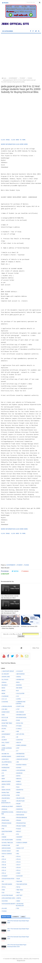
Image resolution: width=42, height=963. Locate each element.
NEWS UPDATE (6, 789)
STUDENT (20, 565)
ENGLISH (4, 720)
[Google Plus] (18, 656)
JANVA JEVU (5, 759)
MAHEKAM (19, 773)
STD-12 (4, 873)
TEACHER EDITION (21, 884)
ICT (17, 751)
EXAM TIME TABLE (7, 723)
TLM (3, 892)
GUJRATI (4, 740)
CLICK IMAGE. (5, 140)
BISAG (3, 690)
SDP (17, 845)
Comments (15, 916)
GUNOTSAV (19, 740)
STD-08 (4, 867)
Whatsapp (5, 574)
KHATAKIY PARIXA (21, 764)
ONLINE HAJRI (20, 798)
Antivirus (4, 682)
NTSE (18, 795)
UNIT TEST (19, 895)
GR (17, 737)
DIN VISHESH (20, 712)
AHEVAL (18, 676)
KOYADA (18, 767)
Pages (5, 3)
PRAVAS (18, 820)
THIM (3, 890)
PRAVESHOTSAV (21, 823)
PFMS (3, 817)
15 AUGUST (19, 671)
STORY (18, 873)
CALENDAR (5, 696)
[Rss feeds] (39, 31)
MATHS (18, 776)
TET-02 (18, 887)
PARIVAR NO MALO (21, 812)
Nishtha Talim (5, 792)
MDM (3, 778)
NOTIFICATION (6, 795)
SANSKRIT (19, 837)
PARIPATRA (19, 809)
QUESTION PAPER (7, 831)
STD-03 (18, 859)
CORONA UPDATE (7, 706)
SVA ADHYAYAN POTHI (8, 878)
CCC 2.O (4, 699)
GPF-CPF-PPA (20, 734)
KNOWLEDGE (5, 767)
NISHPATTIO (19, 789)
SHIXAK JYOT (20, 848)
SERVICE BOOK (6, 848)
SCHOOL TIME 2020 (7, 842)
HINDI (3, 745)
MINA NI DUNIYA (6, 781)
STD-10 (4, 870)
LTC (3, 773)
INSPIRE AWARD (6, 756)
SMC (17, 851)
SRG (17, 853)
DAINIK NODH (6, 712)
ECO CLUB (5, 717)
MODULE (18, 784)
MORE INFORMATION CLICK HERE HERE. (14, 144)
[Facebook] (9, 656)
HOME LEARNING (21, 745)
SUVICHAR (19, 876)
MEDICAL (19, 778)
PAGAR (18, 803)
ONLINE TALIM (20, 801)
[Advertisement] (21, 55)
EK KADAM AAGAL (21, 717)
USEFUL (18, 898)
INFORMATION (20, 753)
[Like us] (31, 31)
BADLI (18, 682)
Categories (8, 31)
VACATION (5, 901)
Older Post (35, 648)
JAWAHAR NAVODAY (22, 759)
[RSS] (23, 656)
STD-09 (18, 867)
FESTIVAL (4, 726)
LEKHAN (4, 770)
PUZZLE (18, 828)
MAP (3, 776)
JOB (17, 762)
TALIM (18, 878)
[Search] (39, 2)
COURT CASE (20, 706)
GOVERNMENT (10, 565)
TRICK (18, 892)
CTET (17, 709)
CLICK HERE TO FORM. (18, 140)
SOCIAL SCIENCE (7, 853)
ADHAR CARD (6, 676)
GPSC (3, 737)
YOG (17, 908)
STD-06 (4, 865)
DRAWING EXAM (21, 714)
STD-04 (4, 862)
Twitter (15, 571)
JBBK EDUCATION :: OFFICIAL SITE (22, 958)
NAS (3, 787)
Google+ (26, 571)
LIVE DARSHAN (20, 770)
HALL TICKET (5, 742)
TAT (3, 881)
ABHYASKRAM (20, 674)
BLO (17, 690)
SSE (3, 856)
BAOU (3, 688)
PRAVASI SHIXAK (6, 823)
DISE (3, 714)
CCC (17, 696)
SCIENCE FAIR (6, 845)
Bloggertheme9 (21, 960)
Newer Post (6, 648)
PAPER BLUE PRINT (7, 806)
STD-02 (4, 859)
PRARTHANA (5, 820)
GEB (17, 731)
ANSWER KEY (20, 679)
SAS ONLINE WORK (7, 839)
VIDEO (18, 901)
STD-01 (18, 856)
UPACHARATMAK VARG (8, 898)
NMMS (18, 792)
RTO (17, 834)
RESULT (18, 831)
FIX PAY (4, 728)
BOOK (3, 693)
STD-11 (18, 870)
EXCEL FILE (19, 723)
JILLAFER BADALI (7, 762)
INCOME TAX (5, 753)
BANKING (19, 685)
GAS (3, 731)
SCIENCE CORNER (21, 842)
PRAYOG (4, 826)
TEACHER (19, 881)
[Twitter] (13, 656)
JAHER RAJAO (20, 756)
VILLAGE (4, 908)
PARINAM (4, 809)
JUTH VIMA (5, 764)
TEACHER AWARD (7, 884)
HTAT (17, 748)
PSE (3, 828)
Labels (23, 916)
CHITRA (18, 699)
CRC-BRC (4, 709)
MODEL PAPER (6, 784)
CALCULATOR (20, 693)
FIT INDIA (18, 726)
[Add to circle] (33, 31)
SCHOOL (18, 839)
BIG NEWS (19, 688)
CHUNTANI (5, 701)
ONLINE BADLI (6, 798)
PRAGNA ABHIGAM (21, 817)
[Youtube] (5, 656)
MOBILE (18, 781)
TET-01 (4, 887)
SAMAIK (4, 837)
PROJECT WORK (21, 826)
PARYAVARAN (20, 815)
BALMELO (4, 685)
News (17, 787)
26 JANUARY (5, 674)
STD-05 (18, 862)
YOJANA (26, 565)
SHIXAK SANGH (6, 851)
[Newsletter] (27, 656)
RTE (3, 834)
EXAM (18, 720)
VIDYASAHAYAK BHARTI (8, 903)
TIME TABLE (19, 890)
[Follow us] (36, 31)
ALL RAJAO (5, 679)
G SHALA (18, 728)
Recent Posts (6, 916)
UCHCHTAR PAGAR (7, 895)
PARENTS (19, 806)
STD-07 (18, 865)
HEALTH (18, 742)
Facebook (5, 571)
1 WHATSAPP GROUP (8, 671)
